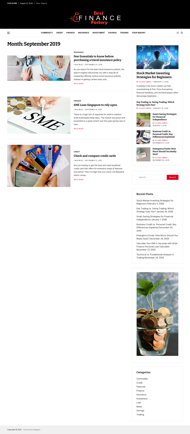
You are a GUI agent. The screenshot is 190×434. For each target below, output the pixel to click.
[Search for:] (150, 178)
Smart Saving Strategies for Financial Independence (165, 117)
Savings (112, 33)
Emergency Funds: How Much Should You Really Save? (164, 151)
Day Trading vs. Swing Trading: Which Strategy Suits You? (155, 103)
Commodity (47, 33)
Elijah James (145, 82)
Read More (78, 83)
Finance (70, 33)
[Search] (182, 33)
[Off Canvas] (8, 33)
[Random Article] (177, 33)
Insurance (83, 33)
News (139, 406)
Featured (140, 386)
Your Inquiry (41, 3)
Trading (124, 33)
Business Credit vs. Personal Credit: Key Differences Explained (164, 134)
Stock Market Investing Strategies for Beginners (154, 75)
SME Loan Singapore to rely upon (95, 105)
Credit (59, 33)
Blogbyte (36, 430)
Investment (98, 33)
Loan (138, 402)
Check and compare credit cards (95, 156)
